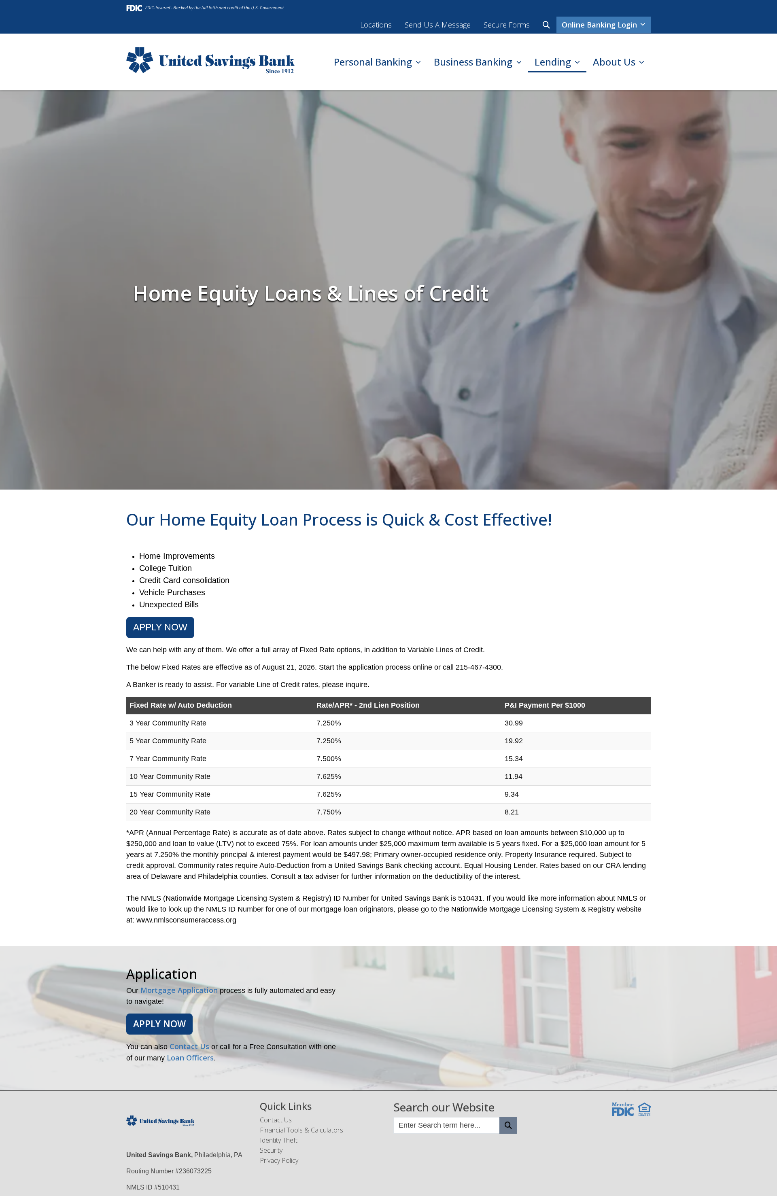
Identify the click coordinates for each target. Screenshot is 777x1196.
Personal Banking (374, 61)
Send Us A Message (438, 25)
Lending (554, 61)
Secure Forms (507, 25)
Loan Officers (190, 1057)
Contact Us (189, 1046)
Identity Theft (278, 1140)
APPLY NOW (160, 627)
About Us (615, 61)
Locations (376, 25)
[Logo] (210, 61)
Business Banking (474, 61)
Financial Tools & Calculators (301, 1130)
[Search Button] (508, 1125)
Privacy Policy (279, 1160)
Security (271, 1150)
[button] (546, 25)
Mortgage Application (179, 990)
